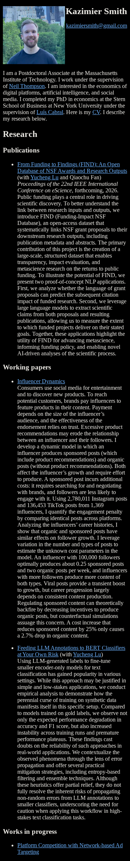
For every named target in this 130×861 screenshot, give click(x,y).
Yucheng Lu (44, 177)
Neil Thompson (27, 86)
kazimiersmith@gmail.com (96, 25)
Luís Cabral (49, 112)
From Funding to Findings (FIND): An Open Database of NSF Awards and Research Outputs (72, 167)
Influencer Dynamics (41, 381)
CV (96, 112)
